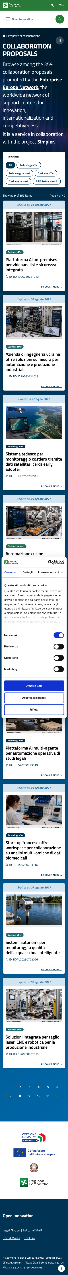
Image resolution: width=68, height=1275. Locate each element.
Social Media (11, 1238)
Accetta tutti (34, 685)
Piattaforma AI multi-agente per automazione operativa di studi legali (33, 753)
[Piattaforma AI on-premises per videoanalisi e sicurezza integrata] (34, 228)
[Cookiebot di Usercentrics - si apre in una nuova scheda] (48, 562)
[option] (34, 246)
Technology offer (29, 165)
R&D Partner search (46, 181)
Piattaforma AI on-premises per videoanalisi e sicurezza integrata (31, 264)
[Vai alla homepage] (4, 36)
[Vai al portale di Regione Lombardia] (12, 5)
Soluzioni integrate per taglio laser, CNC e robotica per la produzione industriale (32, 1042)
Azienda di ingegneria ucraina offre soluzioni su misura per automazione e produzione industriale (33, 362)
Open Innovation (22, 19)
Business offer (46, 173)
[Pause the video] (60, 40)
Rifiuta (34, 709)
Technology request (19, 173)
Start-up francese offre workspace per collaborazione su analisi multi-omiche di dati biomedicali (33, 850)
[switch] (58, 646)
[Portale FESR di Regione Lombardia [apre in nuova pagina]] (34, 1137)
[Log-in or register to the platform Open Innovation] (52, 5)
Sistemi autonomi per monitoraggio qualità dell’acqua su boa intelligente (33, 947)
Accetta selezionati (34, 697)
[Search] (59, 19)
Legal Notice (11, 1230)
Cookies (29, 1238)
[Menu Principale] (8, 19)
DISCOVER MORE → (52, 286)
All (10, 165)
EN (60, 5)
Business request (18, 181)
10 (38, 1096)
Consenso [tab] (10, 572)
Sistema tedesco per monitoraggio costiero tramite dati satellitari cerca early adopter (34, 461)
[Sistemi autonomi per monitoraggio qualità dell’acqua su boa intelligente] (34, 910)
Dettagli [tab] (28, 572)
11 (48, 1096)
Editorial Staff (32, 1230)
